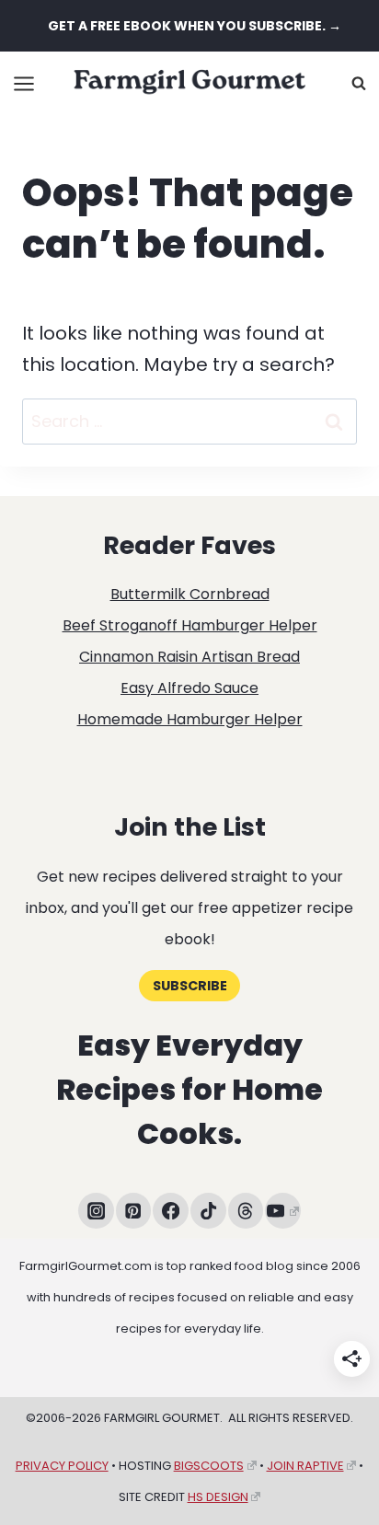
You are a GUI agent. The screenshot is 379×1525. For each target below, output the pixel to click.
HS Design (218, 1497)
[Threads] (246, 1211)
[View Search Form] (358, 83)
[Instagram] (96, 1211)
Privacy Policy (62, 1465)
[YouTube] (283, 1211)
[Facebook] (171, 1211)
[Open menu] (24, 83)
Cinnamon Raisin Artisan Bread (189, 656)
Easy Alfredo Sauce (189, 688)
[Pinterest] (134, 1211)
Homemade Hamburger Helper (190, 719)
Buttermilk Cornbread (190, 594)
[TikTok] (208, 1211)
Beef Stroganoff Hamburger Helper (190, 625)
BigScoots (209, 1465)
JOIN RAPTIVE (305, 1465)
